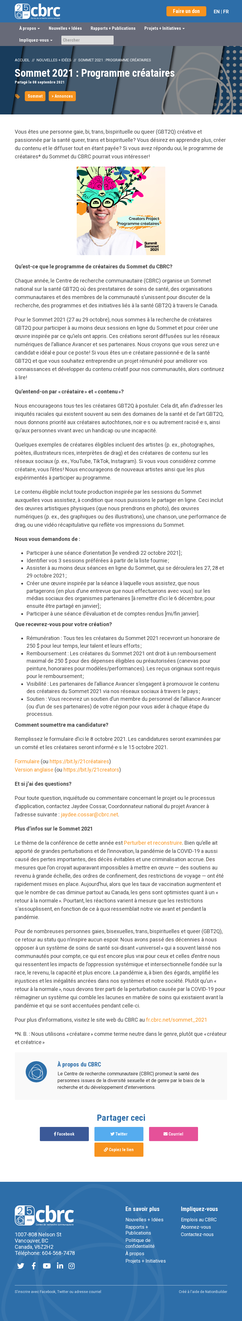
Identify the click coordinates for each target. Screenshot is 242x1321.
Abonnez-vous (196, 1227)
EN (217, 11)
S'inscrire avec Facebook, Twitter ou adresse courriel (58, 1292)
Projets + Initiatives (145, 1261)
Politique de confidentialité (140, 1243)
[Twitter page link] (21, 1266)
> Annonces (62, 96)
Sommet (35, 96)
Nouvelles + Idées (65, 28)
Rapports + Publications (113, 28)
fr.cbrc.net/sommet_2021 (176, 1020)
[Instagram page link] (71, 1266)
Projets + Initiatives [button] (163, 28)
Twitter (121, 1134)
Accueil (22, 60)
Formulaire (27, 761)
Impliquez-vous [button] (34, 40)
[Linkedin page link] (60, 1266)
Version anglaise (34, 770)
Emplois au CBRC (199, 1219)
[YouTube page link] (47, 1266)
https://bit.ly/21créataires (79, 761)
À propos (134, 1253)
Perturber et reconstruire (153, 843)
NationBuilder (216, 1292)
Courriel (175, 1134)
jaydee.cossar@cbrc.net (89, 814)
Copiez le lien (121, 1149)
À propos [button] (28, 28)
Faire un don (186, 11)
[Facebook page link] (34, 1266)
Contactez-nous (197, 1234)
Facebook (65, 1134)
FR (226, 11)
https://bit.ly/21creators (91, 770)
